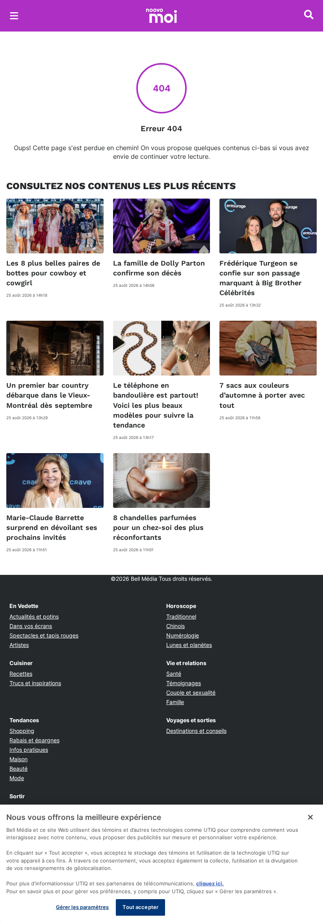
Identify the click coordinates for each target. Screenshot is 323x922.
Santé (173, 673)
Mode (16, 778)
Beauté (18, 768)
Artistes (19, 644)
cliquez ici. (210, 883)
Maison (18, 759)
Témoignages (183, 683)
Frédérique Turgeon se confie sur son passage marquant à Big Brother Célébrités (260, 278)
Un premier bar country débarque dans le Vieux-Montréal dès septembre (49, 395)
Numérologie (182, 635)
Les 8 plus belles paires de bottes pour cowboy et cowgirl (53, 273)
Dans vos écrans (30, 626)
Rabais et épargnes (34, 740)
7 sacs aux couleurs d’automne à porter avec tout (262, 395)
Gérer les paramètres (82, 907)
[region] (161, 863)
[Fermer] (310, 817)
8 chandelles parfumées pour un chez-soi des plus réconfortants (158, 527)
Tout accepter (140, 907)
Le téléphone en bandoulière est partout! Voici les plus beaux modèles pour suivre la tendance (155, 405)
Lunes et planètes (189, 644)
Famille (175, 702)
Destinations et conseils (196, 730)
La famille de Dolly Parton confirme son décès (159, 268)
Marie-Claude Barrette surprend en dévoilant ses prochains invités (51, 527)
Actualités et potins (34, 616)
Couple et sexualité (190, 692)
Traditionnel (181, 616)
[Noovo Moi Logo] (161, 16)
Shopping (21, 730)
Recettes (20, 673)
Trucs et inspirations (35, 683)
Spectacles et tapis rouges (43, 635)
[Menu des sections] (14, 16)
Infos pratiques (28, 749)
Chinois (175, 626)
